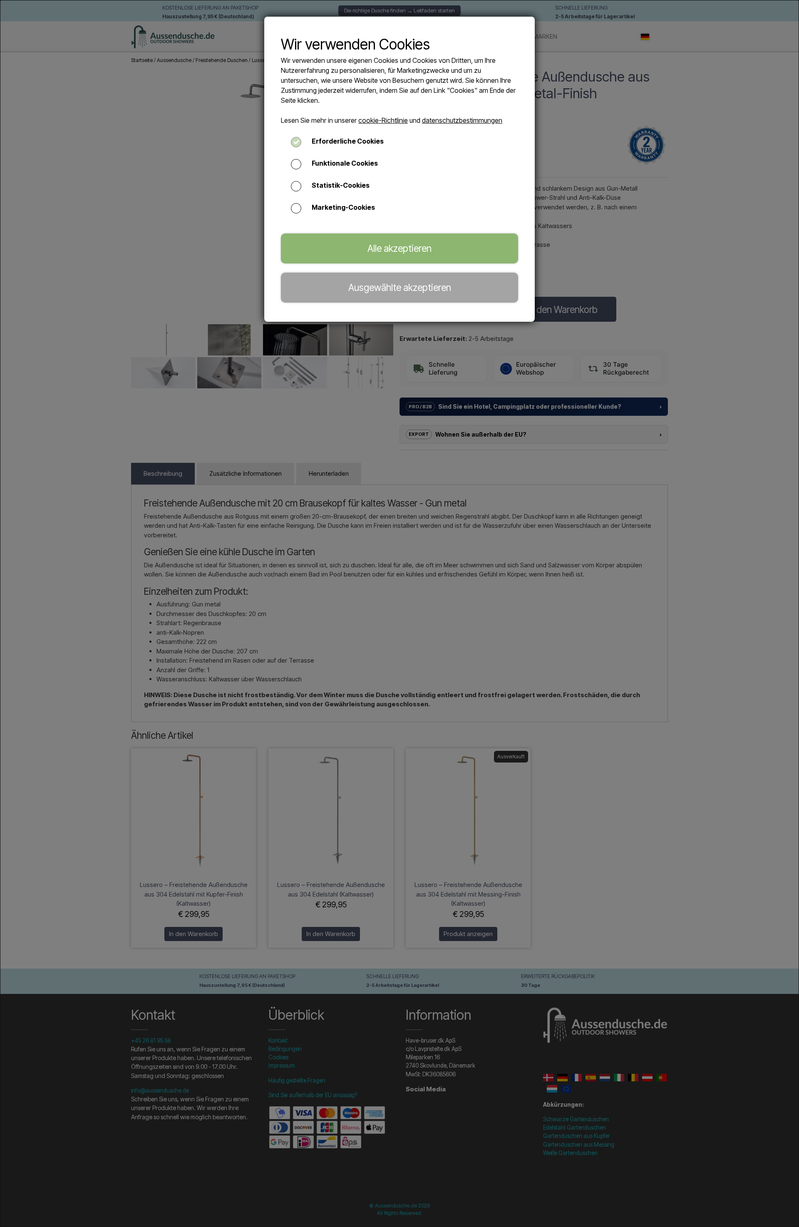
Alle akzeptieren (399, 248)
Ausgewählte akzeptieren (399, 287)
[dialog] (399, 613)
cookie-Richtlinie (383, 120)
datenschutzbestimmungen (462, 120)
